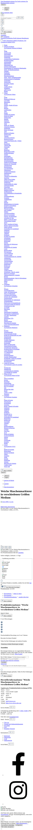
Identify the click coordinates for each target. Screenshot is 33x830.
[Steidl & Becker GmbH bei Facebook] (18, 775)
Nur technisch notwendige (7, 825)
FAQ (5, 727)
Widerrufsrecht (8, 740)
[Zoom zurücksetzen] (6, 547)
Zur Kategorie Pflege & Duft (11, 375)
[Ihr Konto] (2, 28)
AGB (5, 739)
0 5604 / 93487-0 (24, 711)
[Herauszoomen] (2, 547)
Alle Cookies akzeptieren (7, 827)
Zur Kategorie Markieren (10, 327)
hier (30, 583)
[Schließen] (1, 545)
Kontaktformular (14, 717)
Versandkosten (4, 814)
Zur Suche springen (20, 1)
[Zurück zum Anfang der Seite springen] (2, 819)
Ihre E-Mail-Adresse (7, 657)
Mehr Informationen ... (22, 823)
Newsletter (7, 725)
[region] (16, 530)
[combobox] (8, 18)
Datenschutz (7, 737)
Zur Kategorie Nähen (9, 94)
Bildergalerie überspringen (8, 506)
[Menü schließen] (4, 96)
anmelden (20, 552)
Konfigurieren (19, 825)
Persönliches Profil (11, 38)
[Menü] (2, 14)
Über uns (6, 722)
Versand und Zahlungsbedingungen (13, 724)
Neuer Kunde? (19, 654)
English (6, 9)
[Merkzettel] (2, 26)
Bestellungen (25, 38)
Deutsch (7, 7)
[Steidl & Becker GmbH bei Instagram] (18, 804)
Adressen (19, 38)
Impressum (7, 736)
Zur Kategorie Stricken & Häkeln (13, 48)
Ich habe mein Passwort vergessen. (10, 660)
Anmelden (3, 35)
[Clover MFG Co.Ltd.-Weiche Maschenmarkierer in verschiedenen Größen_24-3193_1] (16, 509)
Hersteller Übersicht (9, 728)
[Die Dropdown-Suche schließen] (22, 17)
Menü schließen (8, 32)
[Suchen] (18, 17)
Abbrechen (4, 664)
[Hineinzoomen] (10, 547)
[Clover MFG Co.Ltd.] (16, 502)
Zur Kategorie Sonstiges (10, 397)
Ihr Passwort (4, 659)
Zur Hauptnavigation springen (14, 2)
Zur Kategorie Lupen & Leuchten (13, 364)
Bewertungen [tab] (8, 595)
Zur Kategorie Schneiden (11, 286)
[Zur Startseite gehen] (7, 12)
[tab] (13, 593)
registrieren (6, 36)
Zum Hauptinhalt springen (8, 1)
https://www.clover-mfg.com (13, 703)
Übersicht (3, 38)
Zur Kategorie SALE (9, 446)
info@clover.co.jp (10, 701)
